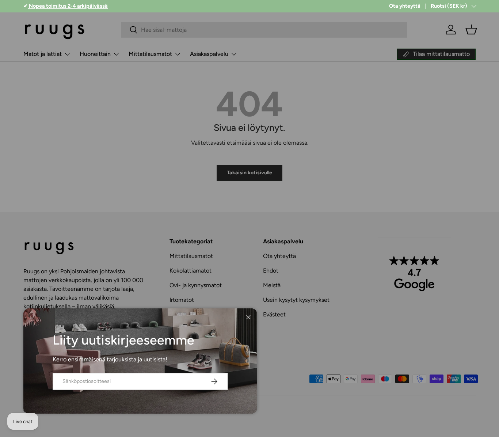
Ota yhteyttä (404, 6)
